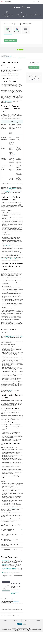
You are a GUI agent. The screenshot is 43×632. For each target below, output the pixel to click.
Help (34, 2)
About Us (5, 620)
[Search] (38, 2)
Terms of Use (14, 628)
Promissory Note (12, 188)
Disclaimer (38, 620)
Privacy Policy (27, 620)
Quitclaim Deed (5, 564)
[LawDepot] (6, 1)
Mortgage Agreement (8, 191)
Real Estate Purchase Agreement (9, 568)
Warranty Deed (8, 101)
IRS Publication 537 (6, 244)
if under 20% (12, 155)
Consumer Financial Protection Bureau (14, 336)
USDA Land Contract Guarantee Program (10, 258)
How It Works (16, 620)
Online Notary (4, 321)
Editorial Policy (24, 628)
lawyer (10, 390)
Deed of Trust (18, 191)
